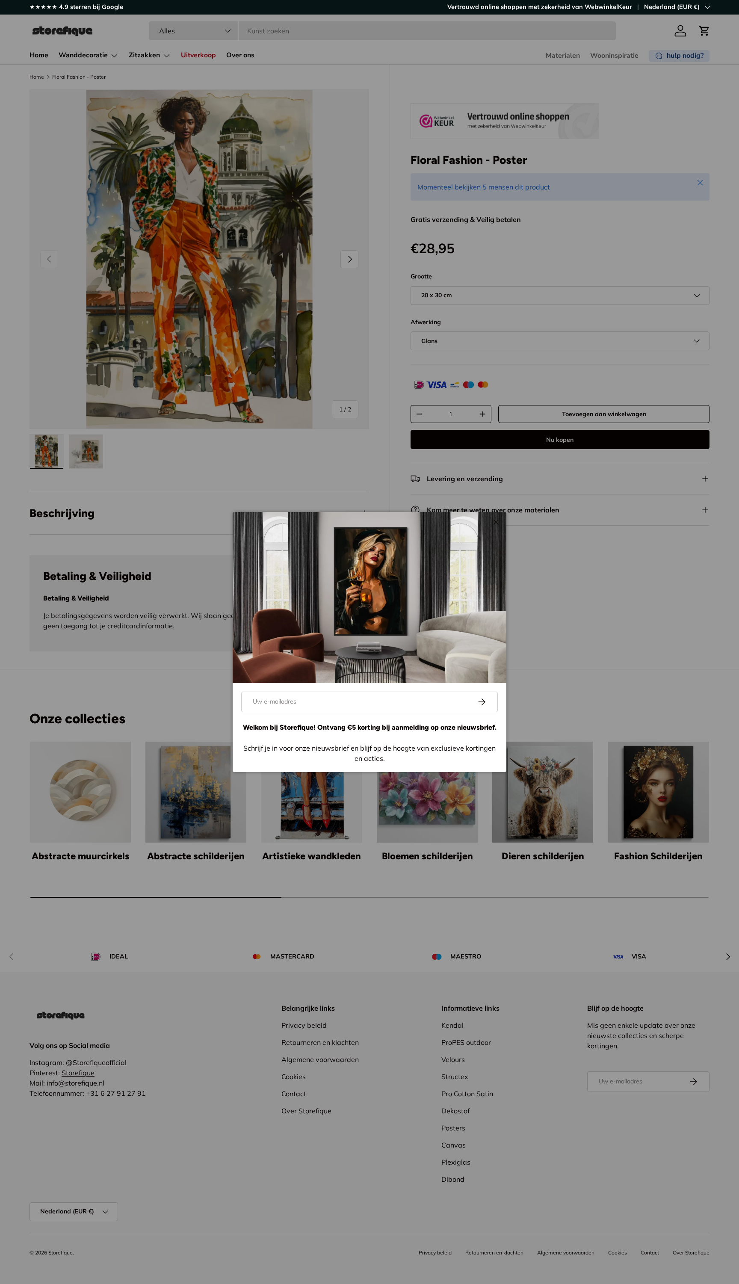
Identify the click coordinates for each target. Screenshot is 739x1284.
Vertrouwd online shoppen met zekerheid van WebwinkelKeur (539, 7)
